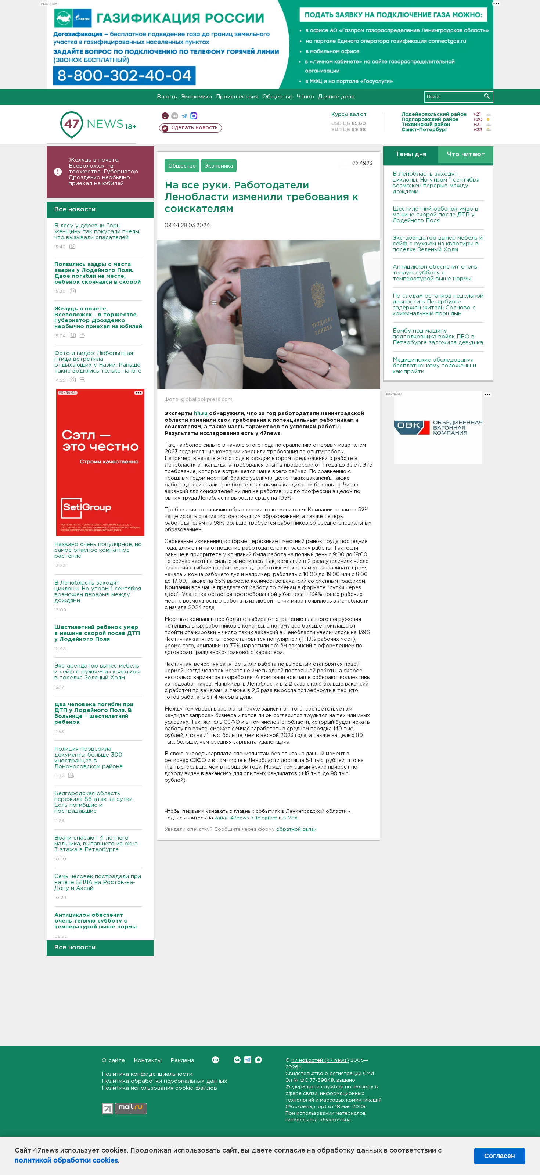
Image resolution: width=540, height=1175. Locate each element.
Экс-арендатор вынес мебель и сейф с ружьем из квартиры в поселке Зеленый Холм (97, 676)
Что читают (466, 154)
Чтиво (305, 96)
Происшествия (237, 96)
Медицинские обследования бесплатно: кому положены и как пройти (434, 365)
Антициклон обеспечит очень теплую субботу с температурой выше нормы (435, 273)
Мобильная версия (165, 115)
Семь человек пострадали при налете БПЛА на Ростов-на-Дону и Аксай (97, 887)
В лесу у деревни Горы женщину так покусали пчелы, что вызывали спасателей (97, 236)
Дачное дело (336, 96)
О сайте (113, 1060)
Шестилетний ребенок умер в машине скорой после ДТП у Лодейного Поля (435, 214)
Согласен (499, 1156)
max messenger (193, 115)
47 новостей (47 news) (320, 1061)
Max (258, 1059)
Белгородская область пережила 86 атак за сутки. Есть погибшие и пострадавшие (94, 807)
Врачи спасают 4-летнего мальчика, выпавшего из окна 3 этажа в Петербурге (96, 848)
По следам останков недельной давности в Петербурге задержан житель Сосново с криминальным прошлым (438, 305)
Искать (487, 96)
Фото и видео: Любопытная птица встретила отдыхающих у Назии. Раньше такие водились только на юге (97, 366)
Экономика (196, 96)
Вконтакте (237, 1059)
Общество (277, 96)
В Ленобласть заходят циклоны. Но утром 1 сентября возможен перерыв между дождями (97, 596)
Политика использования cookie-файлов (159, 1088)
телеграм (184, 115)
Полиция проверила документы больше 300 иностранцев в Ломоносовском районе (88, 762)
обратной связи (296, 829)
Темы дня (410, 154)
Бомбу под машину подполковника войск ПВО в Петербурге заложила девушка (438, 336)
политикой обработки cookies (66, 1161)
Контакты (148, 1060)
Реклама (182, 1060)
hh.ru (201, 414)
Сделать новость (194, 128)
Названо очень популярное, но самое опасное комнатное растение (98, 555)
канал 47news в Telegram (246, 818)
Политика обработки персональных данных (164, 1081)
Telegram (247, 1059)
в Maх (290, 818)
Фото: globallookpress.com (198, 400)
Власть (167, 96)
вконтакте (174, 115)
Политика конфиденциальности (147, 1074)
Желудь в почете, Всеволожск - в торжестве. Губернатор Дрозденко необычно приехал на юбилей (103, 172)
